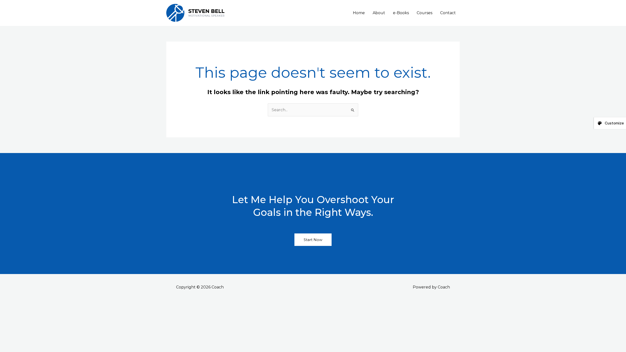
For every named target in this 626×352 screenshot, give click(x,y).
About (379, 13)
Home (359, 13)
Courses (424, 13)
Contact (448, 13)
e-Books (401, 13)
